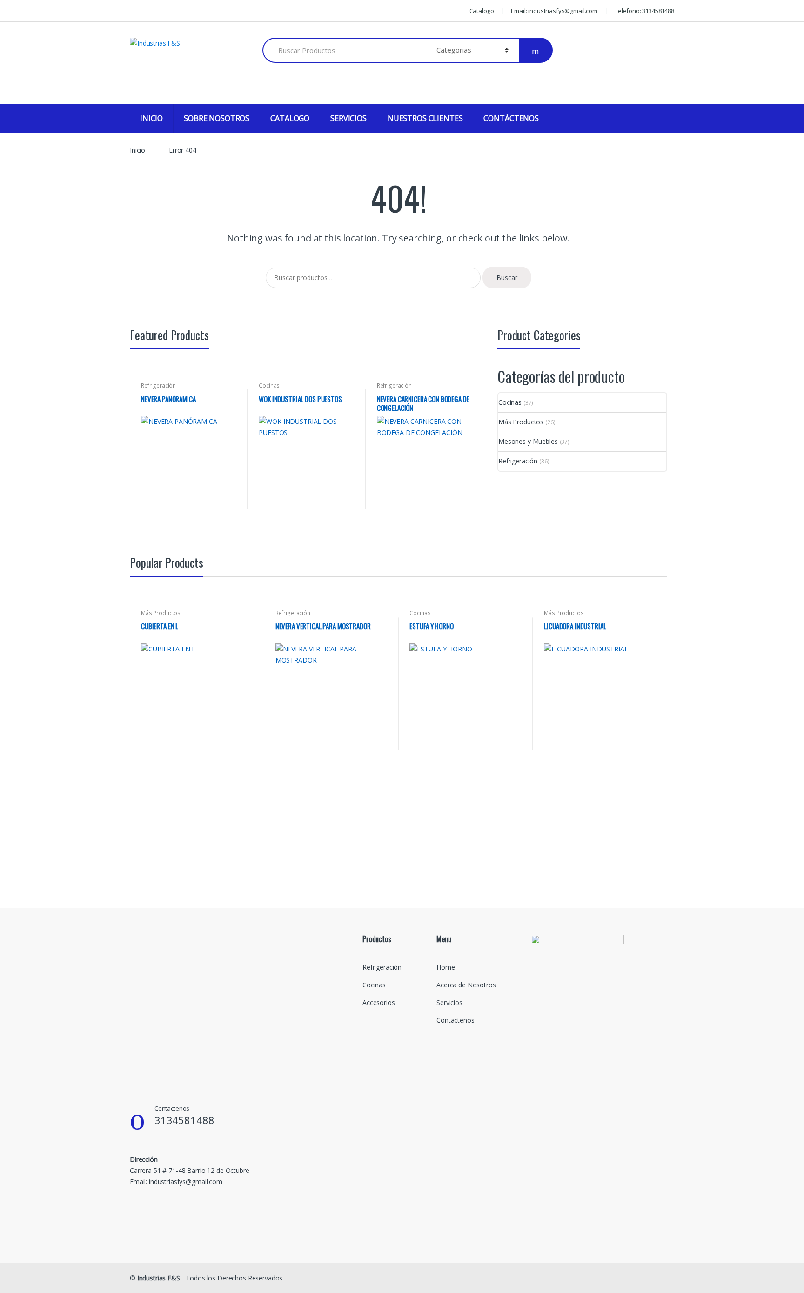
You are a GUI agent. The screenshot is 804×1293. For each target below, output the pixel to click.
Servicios (449, 1002)
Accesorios (378, 1002)
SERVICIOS (348, 118)
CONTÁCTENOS (510, 118)
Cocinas (269, 385)
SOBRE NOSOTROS (216, 118)
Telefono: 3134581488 (644, 11)
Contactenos (455, 1020)
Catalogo (481, 11)
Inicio (137, 150)
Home (445, 967)
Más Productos (520, 421)
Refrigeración (158, 385)
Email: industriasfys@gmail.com (554, 11)
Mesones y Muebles (528, 441)
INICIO (151, 118)
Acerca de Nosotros (466, 984)
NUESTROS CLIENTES (425, 118)
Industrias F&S (158, 1277)
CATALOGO (289, 118)
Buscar (506, 277)
